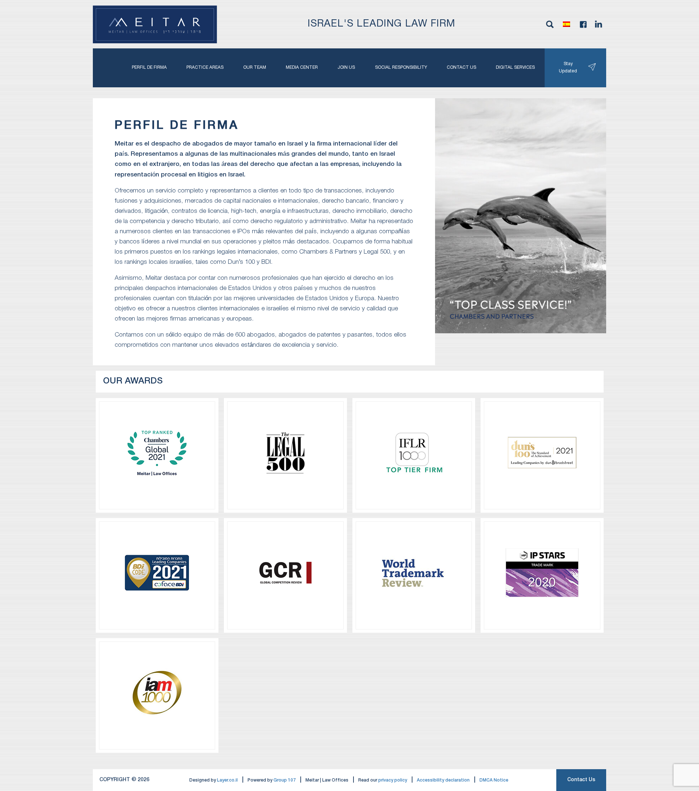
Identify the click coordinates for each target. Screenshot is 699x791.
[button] (566, 24)
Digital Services (515, 67)
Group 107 (284, 780)
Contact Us (581, 780)
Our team (254, 67)
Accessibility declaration (443, 780)
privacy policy (392, 780)
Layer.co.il (227, 780)
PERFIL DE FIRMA (149, 67)
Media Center (302, 67)
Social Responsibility (401, 67)
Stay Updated (568, 67)
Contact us (461, 67)
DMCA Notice (493, 780)
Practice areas (205, 67)
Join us (346, 67)
